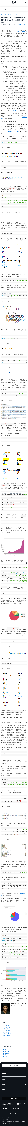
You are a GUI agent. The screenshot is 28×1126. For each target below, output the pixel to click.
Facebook (7, 1051)
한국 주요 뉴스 (6, 1025)
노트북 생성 (16, 110)
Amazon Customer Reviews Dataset (12, 131)
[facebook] (3, 1109)
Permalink (11, 26)
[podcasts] (15, 1109)
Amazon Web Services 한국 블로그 (9, 14)
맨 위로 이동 (13, 1113)
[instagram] (8, 1109)
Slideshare (7, 1054)
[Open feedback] (26, 563)
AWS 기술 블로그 (7, 1035)
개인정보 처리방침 (6, 1117)
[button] (14, 9)
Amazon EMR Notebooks (21, 31)
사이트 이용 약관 (15, 1117)
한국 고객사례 (6, 1027)
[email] (18, 1109)
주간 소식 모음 (6, 1030)
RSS (6, 1056)
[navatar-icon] (25, 2)
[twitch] (10, 1109)
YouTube (7, 1053)
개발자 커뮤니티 (7, 1033)
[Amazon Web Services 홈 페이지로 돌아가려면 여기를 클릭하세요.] (14, 2)
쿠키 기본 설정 (5, 1119)
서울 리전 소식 (6, 1032)
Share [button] (17, 26)
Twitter (7, 1049)
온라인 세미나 (6, 1028)
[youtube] (13, 1109)
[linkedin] (6, 1109)
